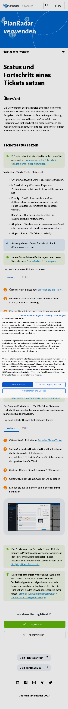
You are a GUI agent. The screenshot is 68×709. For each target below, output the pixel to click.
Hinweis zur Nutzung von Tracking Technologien (42, 315)
